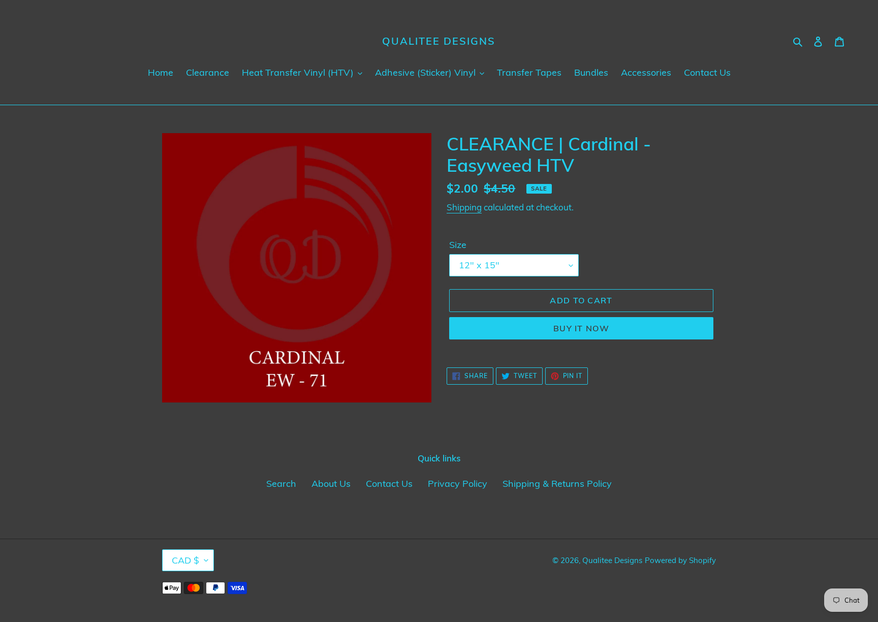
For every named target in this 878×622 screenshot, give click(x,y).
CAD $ (185, 560)
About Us (331, 483)
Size (457, 245)
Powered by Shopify (680, 560)
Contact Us (389, 483)
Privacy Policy (457, 483)
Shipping (464, 207)
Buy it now (581, 328)
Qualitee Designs (438, 41)
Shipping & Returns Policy (557, 483)
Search (281, 483)
